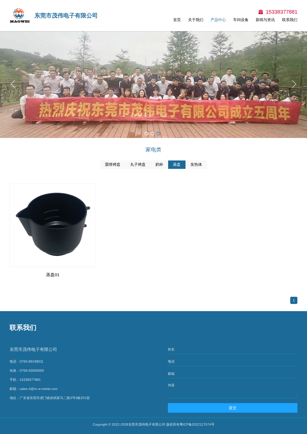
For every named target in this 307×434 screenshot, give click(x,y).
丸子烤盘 (138, 164)
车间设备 (240, 20)
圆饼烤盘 (112, 164)
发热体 (196, 164)
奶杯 (159, 164)
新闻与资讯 (265, 20)
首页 (177, 20)
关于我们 (195, 20)
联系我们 (289, 20)
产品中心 (218, 20)
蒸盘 (177, 164)
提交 (232, 408)
